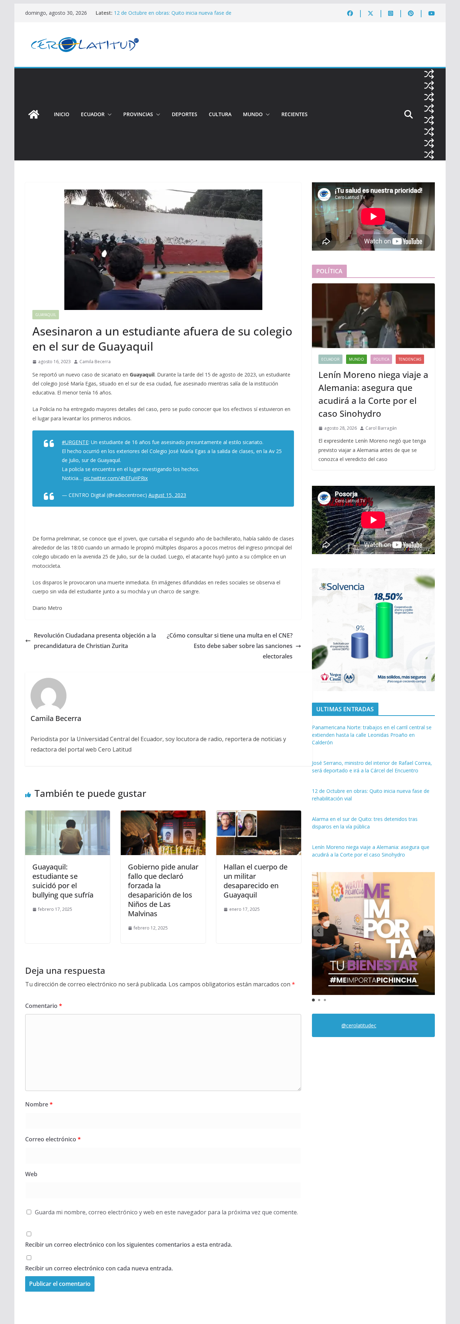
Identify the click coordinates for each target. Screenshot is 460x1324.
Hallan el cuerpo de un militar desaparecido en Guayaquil (256, 881)
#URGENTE (75, 442)
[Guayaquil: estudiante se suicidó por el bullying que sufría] (67, 815)
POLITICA (381, 359)
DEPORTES (184, 114)
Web (31, 1174)
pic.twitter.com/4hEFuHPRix (116, 478)
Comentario (43, 1006)
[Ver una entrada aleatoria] (429, 74)
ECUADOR (93, 114)
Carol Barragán (381, 428)
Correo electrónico (53, 1139)
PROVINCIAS (138, 114)
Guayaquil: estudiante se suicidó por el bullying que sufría (62, 881)
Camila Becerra (95, 362)
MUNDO (253, 114)
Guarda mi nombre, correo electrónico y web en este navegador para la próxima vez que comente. (166, 1212)
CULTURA (220, 114)
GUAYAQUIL (45, 314)
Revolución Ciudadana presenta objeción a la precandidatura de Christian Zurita (95, 640)
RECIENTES (294, 114)
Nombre (39, 1104)
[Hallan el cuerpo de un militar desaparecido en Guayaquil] (258, 815)
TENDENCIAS (410, 359)
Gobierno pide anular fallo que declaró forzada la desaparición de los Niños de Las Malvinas (163, 890)
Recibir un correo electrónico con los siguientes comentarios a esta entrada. (128, 1244)
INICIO (61, 114)
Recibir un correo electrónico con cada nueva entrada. (99, 1268)
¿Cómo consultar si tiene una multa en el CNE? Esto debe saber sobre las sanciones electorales (230, 645)
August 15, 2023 (167, 495)
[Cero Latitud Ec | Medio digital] (34, 114)
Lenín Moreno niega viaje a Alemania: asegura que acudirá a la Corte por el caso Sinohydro (373, 394)
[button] (108, 114)
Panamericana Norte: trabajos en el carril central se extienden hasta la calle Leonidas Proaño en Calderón (372, 735)
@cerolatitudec (358, 1025)
